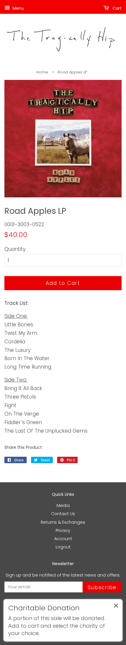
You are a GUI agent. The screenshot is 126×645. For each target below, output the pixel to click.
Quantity (14, 249)
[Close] (116, 607)
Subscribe (102, 587)
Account (63, 539)
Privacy (63, 530)
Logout (63, 547)
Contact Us (63, 514)
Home (42, 72)
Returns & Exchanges (63, 522)
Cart (116, 8)
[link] (63, 620)
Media (63, 505)
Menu (17, 8)
